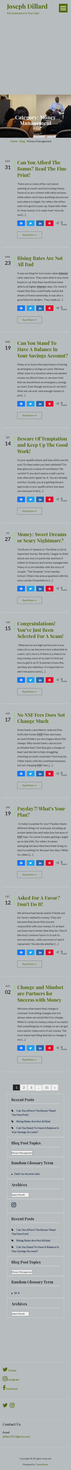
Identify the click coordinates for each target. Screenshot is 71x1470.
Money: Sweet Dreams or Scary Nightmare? (41, 537)
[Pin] (49, 223)
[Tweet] (30, 223)
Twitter (12, 1370)
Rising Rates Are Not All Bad (40, 261)
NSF (40, 734)
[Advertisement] (35, 57)
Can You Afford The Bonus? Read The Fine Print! (42, 168)
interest (63, 273)
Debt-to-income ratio (27, 1173)
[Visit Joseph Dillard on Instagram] (13, 1205)
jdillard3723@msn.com (16, 1436)
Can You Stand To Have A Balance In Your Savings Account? (42, 349)
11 (46, 1087)
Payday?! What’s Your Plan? (41, 811)
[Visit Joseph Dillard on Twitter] (5, 1406)
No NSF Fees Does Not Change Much (41, 718)
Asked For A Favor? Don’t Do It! (38, 900)
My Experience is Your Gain (23, 13)
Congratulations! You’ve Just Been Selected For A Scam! (40, 629)
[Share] (21, 223)
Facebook (12, 1388)
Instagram (13, 1379)
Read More (28, 235)
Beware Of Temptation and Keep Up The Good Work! (42, 444)
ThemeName (41, 1464)
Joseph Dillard (27, 6)
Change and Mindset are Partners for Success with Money (40, 993)
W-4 (16, 1292)
